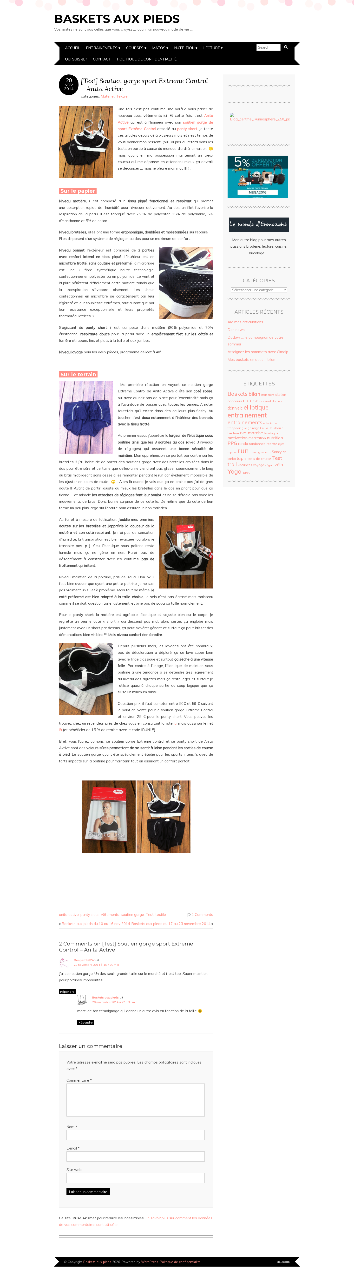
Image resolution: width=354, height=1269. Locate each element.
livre (243, 433)
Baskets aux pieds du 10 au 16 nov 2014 (96, 923)
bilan (254, 394)
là (60, 729)
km (262, 428)
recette (272, 444)
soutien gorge (132, 914)
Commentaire (79, 1080)
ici (175, 723)
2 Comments (202, 914)
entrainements (245, 422)
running (255, 452)
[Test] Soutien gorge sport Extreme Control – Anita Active (144, 84)
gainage (253, 428)
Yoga (235, 471)
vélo (279, 464)
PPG (232, 443)
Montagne (271, 433)
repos (281, 444)
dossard (265, 401)
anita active (69, 914)
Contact (102, 59)
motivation (238, 437)
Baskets (238, 393)
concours (235, 401)
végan (269, 465)
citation (280, 395)
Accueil (72, 48)
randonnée (257, 444)
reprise (232, 452)
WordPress (149, 1262)
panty (85, 914)
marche (255, 432)
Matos (158, 48)
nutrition (275, 437)
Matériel (107, 96)
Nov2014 (69, 86)
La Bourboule (274, 428)
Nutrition (184, 48)
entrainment (271, 423)
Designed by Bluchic (283, 1262)
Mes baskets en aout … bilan (251, 359)
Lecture (211, 48)
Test (150, 914)
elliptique (256, 407)
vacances (245, 465)
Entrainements (102, 48)
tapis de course (259, 459)
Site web (74, 1169)
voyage (258, 465)
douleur (277, 401)
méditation (257, 438)
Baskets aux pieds (117, 19)
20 (69, 80)
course (250, 400)
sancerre (266, 452)
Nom (71, 1126)
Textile (122, 96)
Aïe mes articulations (245, 322)
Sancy (277, 452)
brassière (267, 395)
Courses (135, 48)
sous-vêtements (105, 914)
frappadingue (237, 428)
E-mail (72, 1148)
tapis (242, 458)
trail (232, 464)
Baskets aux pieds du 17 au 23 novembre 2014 (170, 923)
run (243, 450)
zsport (246, 472)
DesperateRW (84, 960)
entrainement (247, 415)
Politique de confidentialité (147, 59)
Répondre (67, 991)
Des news (236, 329)
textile (160, 914)
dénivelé (235, 407)
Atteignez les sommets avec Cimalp (258, 352)
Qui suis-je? (76, 59)
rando (243, 443)
